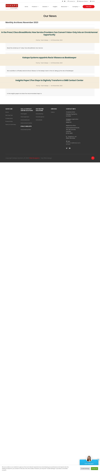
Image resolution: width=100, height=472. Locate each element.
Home (26, 6)
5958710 (68, 122)
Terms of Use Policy (10, 124)
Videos (53, 112)
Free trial (88, 6)
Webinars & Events (83, 1)
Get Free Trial (9, 115)
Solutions (44, 6)
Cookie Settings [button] (85, 468)
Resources (64, 6)
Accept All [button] (94, 468)
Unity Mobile (39, 120)
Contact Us (72, 1)
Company (75, 6)
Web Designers (34, 158)
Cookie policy (9, 118)
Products (34, 6)
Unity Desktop (39, 114)
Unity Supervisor (25, 117)
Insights (55, 6)
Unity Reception (40, 117)
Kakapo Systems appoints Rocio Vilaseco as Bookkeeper (49, 57)
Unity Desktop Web (26, 129)
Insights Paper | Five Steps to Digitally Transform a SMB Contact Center (49, 80)
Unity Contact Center (26, 123)
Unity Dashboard (25, 120)
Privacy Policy (9, 121)
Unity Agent (24, 114)
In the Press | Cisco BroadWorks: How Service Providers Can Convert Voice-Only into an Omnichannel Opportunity (49, 33)
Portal (93, 1)
